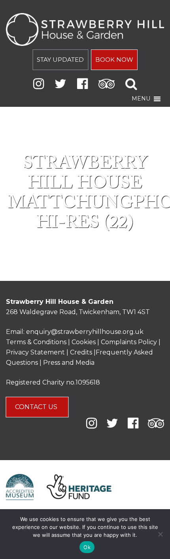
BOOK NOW (114, 59)
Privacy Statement (35, 352)
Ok (87, 547)
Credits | (83, 352)
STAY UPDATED (60, 59)
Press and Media (68, 362)
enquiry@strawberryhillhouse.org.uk (85, 331)
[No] (160, 534)
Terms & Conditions (36, 342)
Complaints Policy (129, 342)
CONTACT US (37, 407)
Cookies (84, 342)
